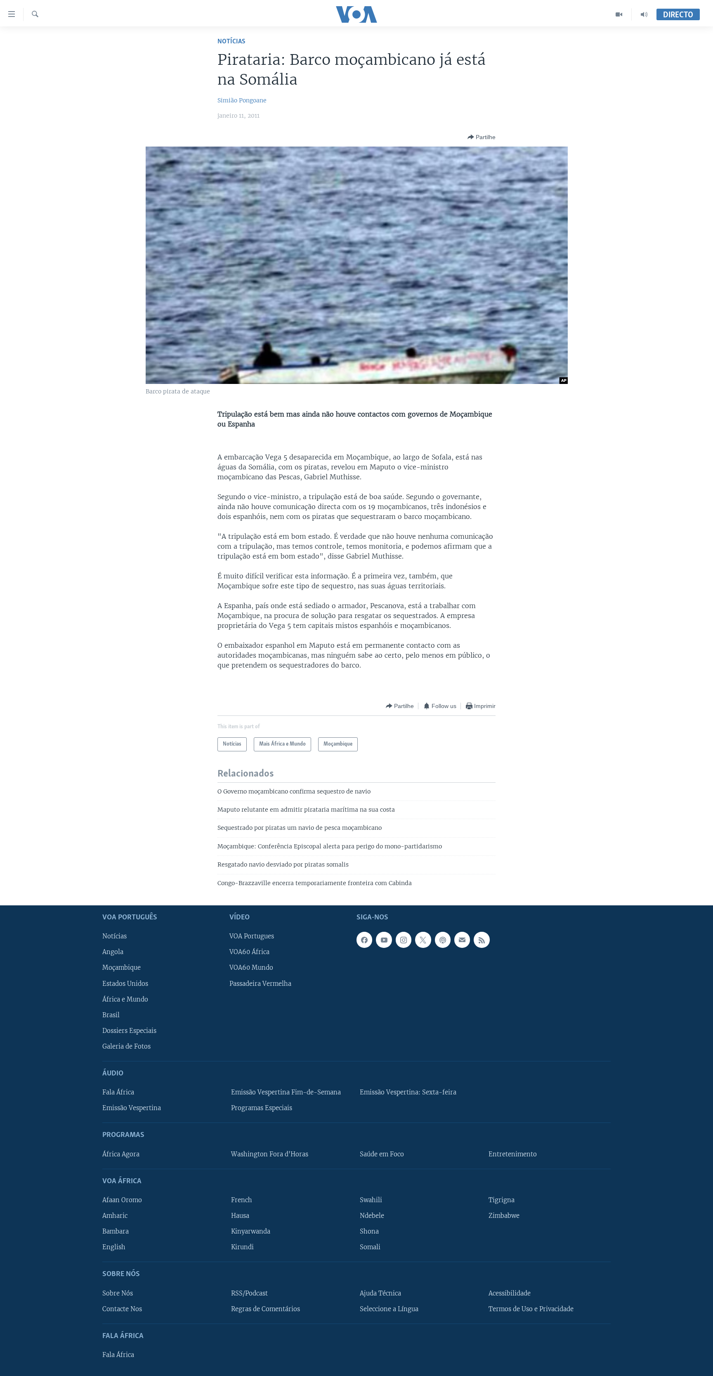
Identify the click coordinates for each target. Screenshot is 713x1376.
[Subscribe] (462, 939)
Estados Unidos (125, 984)
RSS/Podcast (249, 1293)
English (113, 1247)
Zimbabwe (504, 1216)
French (241, 1200)
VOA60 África (249, 952)
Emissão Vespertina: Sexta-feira (408, 1092)
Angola (112, 952)
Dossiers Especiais (129, 1031)
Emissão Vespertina (131, 1108)
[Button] (481, 137)
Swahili (371, 1200)
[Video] (619, 14)
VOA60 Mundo (251, 968)
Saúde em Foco (382, 1154)
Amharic (114, 1216)
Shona (369, 1231)
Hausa (240, 1216)
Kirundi (242, 1247)
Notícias (231, 41)
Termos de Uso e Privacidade (531, 1309)
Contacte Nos (122, 1309)
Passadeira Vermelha (260, 984)
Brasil (111, 1015)
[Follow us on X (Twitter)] (423, 939)
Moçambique (121, 968)
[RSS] (481, 939)
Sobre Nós (117, 1293)
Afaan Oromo (122, 1200)
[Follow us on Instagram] (403, 939)
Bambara (115, 1231)
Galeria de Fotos (126, 1046)
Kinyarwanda (250, 1231)
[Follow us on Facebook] (364, 939)
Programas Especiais (261, 1108)
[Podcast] (443, 939)
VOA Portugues (251, 936)
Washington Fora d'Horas (269, 1154)
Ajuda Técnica (380, 1293)
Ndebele (372, 1216)
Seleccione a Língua (389, 1309)
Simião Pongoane (242, 100)
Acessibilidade (510, 1293)
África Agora (120, 1154)
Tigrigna (502, 1200)
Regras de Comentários (265, 1309)
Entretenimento (513, 1154)
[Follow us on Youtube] (384, 939)
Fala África (118, 1092)
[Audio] (644, 14)
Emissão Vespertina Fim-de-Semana (286, 1092)
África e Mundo (125, 999)
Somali (370, 1247)
